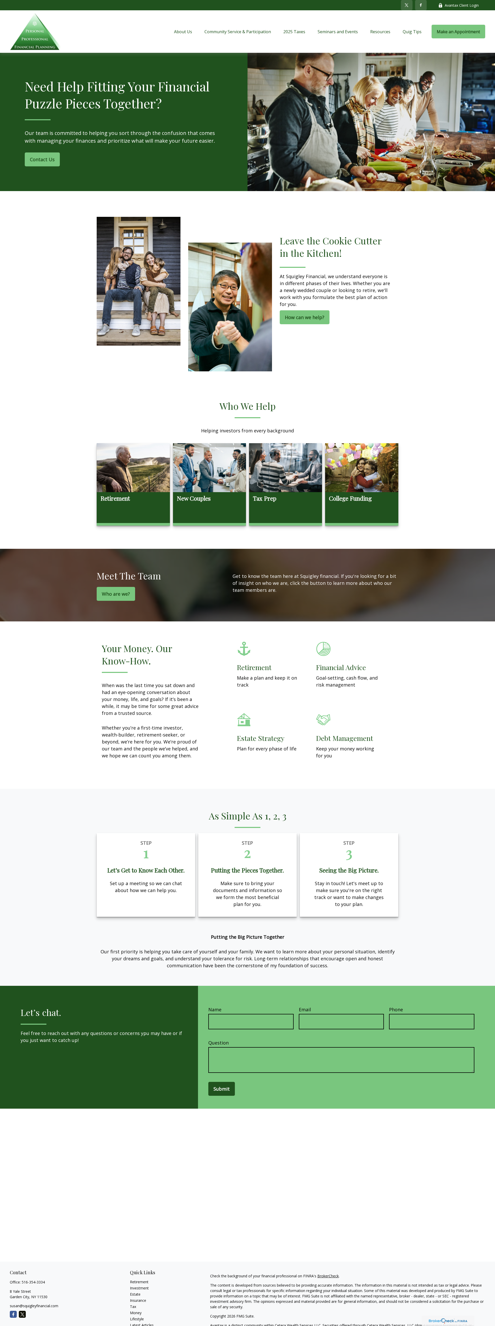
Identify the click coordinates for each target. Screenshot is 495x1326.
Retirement (139, 1281)
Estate (135, 1294)
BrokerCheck (328, 1275)
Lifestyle (137, 1318)
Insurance (138, 1300)
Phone (396, 1009)
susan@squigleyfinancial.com (34, 1305)
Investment (139, 1288)
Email (305, 1009)
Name (214, 1009)
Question (218, 1043)
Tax (133, 1306)
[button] (183, 31)
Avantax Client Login (462, 5)
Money (136, 1312)
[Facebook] (421, 5)
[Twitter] (406, 5)
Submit (221, 1089)
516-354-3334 (33, 1282)
